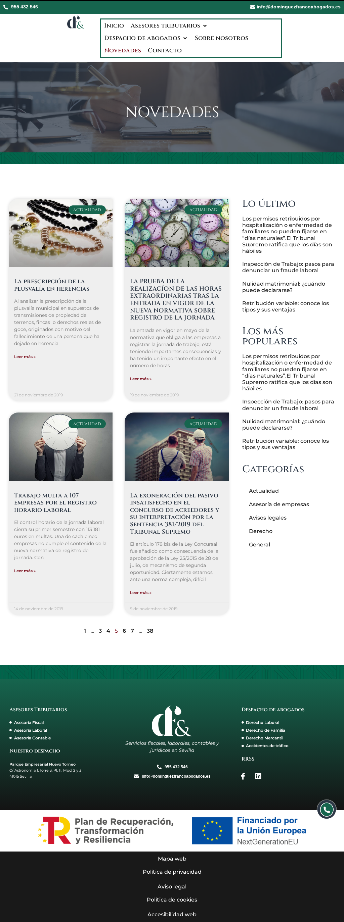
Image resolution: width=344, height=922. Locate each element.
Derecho (260, 531)
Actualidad (264, 491)
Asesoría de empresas (279, 504)
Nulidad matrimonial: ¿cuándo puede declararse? (283, 287)
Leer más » (25, 356)
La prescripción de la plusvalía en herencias (51, 285)
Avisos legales (268, 518)
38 (150, 631)
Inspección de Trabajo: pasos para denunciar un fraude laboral (288, 267)
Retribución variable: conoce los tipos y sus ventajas (285, 306)
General (259, 544)
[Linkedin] (258, 776)
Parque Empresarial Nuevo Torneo (42, 764)
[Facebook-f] (243, 776)
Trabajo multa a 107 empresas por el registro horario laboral (55, 502)
